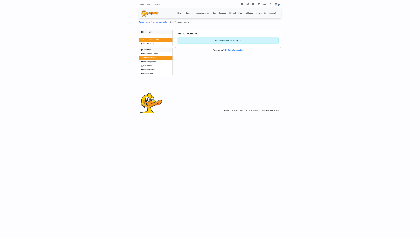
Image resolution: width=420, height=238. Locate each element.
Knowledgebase (219, 13)
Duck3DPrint (263, 111)
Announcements (202, 13)
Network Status (235, 13)
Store (188, 13)
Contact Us (261, 13)
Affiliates (249, 13)
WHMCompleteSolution (233, 50)
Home (142, 4)
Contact (157, 4)
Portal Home (144, 22)
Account (272, 13)
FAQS (148, 4)
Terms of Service (275, 111)
